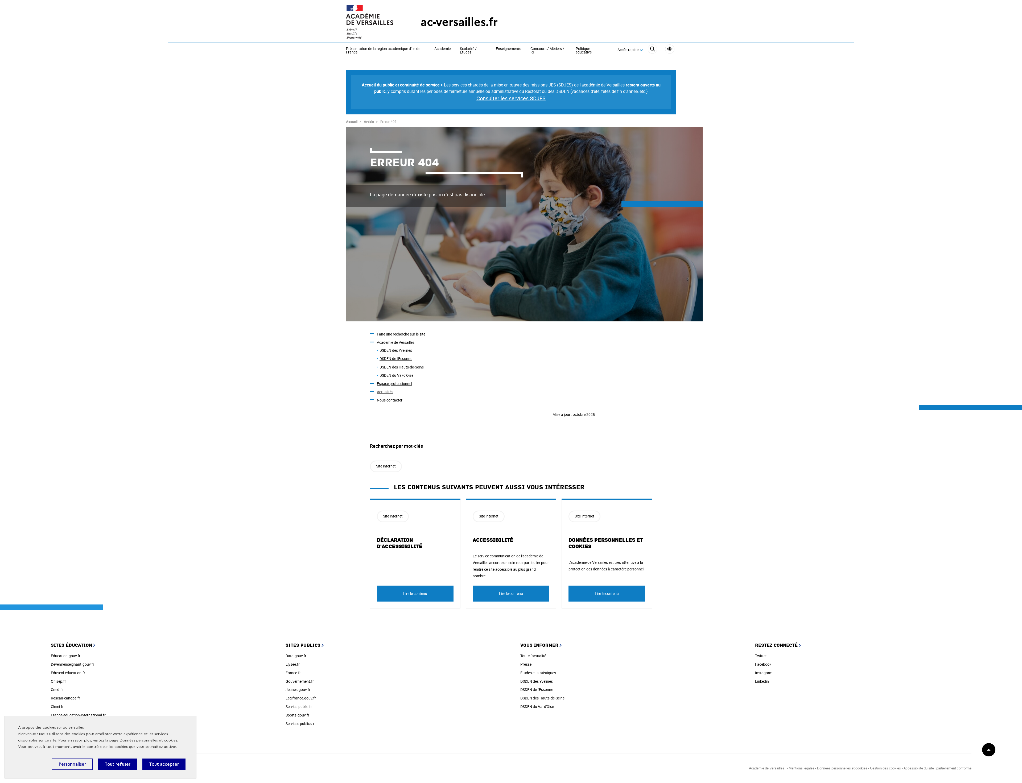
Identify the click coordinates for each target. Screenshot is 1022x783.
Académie (442, 49)
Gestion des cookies (885, 768)
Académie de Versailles (395, 342)
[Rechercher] (652, 49)
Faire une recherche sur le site (401, 334)
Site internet (386, 466)
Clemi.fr (57, 706)
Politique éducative (584, 50)
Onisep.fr (58, 681)
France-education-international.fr (78, 715)
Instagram (763, 672)
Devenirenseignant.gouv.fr (72, 664)
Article (369, 121)
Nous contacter (389, 400)
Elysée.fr (293, 664)
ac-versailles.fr (459, 22)
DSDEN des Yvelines (396, 350)
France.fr (293, 672)
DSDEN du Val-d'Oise (396, 375)
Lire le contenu (415, 593)
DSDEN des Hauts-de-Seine (402, 367)
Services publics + (300, 723)
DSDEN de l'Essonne (396, 358)
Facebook (763, 664)
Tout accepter (164, 764)
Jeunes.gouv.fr (298, 689)
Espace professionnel (394, 383)
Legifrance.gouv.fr (301, 698)
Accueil (351, 121)
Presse (525, 664)
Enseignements (508, 49)
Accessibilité (669, 49)
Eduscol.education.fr (68, 672)
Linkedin (762, 681)
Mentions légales (801, 768)
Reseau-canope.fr (65, 698)
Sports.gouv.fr (297, 715)
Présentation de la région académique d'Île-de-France (383, 50)
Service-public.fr (299, 706)
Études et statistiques (538, 672)
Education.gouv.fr (65, 655)
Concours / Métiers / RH (547, 50)
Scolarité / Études (468, 50)
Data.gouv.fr (296, 655)
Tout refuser (117, 764)
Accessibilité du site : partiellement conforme (937, 768)
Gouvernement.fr (300, 681)
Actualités (385, 391)
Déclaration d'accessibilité (399, 543)
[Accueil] (372, 22)
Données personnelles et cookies (148, 740)
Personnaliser (72, 764)
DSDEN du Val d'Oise (537, 706)
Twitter (761, 655)
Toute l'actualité (533, 655)
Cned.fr (57, 689)
